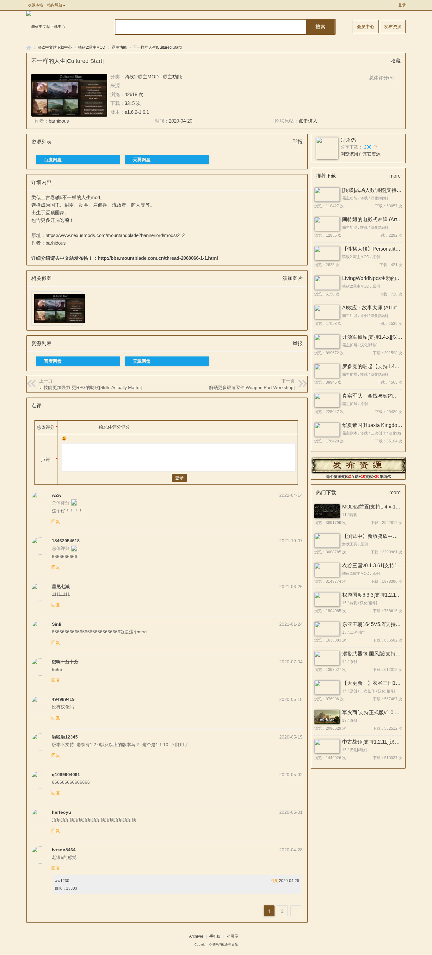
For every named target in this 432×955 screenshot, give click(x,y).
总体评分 (45, 427)
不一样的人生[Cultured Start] (157, 47)
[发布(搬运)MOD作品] (358, 465)
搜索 (320, 26)
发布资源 (393, 26)
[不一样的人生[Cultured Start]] (69, 95)
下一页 (295, 910)
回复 (55, 521)
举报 (298, 141)
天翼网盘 (142, 159)
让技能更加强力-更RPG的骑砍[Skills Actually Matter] (90, 387)
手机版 (215, 936)
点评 (45, 459)
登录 (402, 5)
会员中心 (365, 26)
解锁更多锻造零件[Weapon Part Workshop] (252, 387)
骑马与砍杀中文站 (225, 944)
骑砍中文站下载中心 (55, 47)
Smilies (64, 438)
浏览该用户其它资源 (360, 153)
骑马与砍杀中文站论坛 (28, 47)
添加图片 (292, 278)
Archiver (196, 936)
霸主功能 (119, 47)
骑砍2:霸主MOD (91, 47)
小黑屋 (232, 936)
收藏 (396, 61)
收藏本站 (35, 5)
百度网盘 (53, 159)
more (395, 176)
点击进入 (308, 121)
